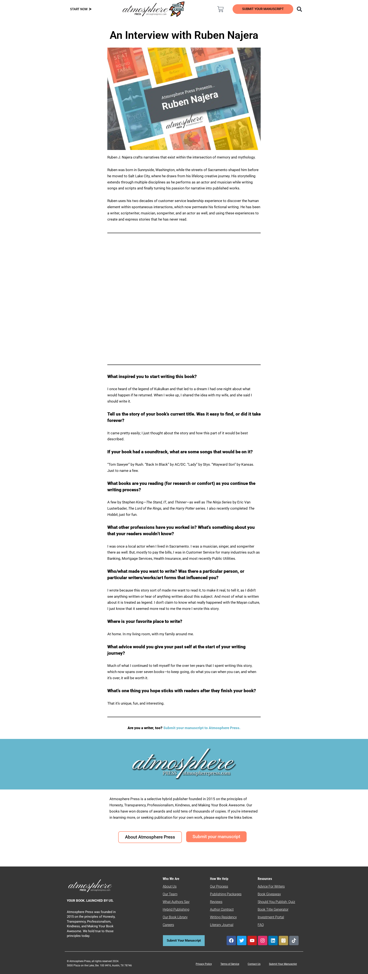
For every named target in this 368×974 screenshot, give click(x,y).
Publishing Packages (226, 894)
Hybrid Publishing (176, 909)
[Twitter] (241, 940)
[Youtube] (252, 940)
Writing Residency (223, 917)
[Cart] (220, 9)
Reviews (216, 902)
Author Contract (222, 909)
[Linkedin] (273, 940)
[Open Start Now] (90, 9)
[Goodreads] (283, 940)
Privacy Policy (204, 963)
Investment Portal (271, 917)
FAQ (261, 925)
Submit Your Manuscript (283, 963)
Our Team (170, 894)
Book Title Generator (273, 909)
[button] (299, 9)
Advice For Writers (271, 886)
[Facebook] (231, 940)
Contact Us (254, 963)
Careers (168, 925)
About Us (170, 886)
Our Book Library (175, 917)
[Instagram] (262, 940)
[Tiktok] (294, 940)
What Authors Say (176, 902)
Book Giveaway (269, 894)
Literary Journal (221, 925)
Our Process (219, 886)
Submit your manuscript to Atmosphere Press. (201, 728)
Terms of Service (229, 963)
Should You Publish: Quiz (276, 902)
